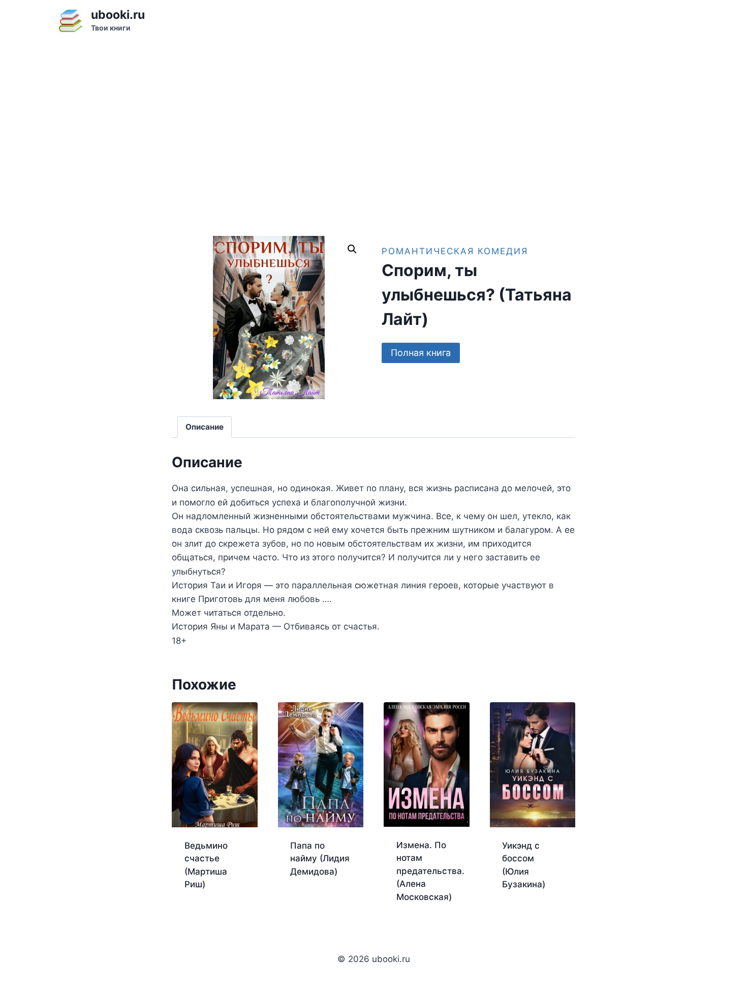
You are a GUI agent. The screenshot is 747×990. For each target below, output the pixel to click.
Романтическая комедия (455, 251)
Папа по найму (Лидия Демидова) (320, 859)
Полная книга (421, 352)
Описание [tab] (204, 427)
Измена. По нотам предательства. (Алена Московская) (430, 871)
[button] (352, 249)
